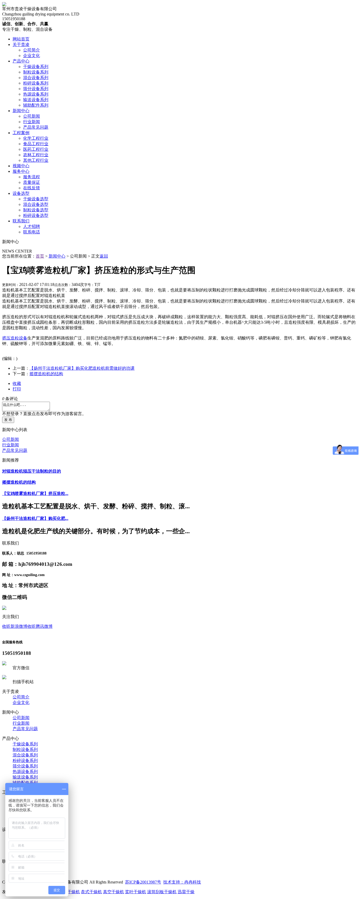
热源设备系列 (35, 94)
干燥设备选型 (35, 199)
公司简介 (31, 50)
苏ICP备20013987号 (143, 882)
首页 (40, 256)
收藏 (17, 383)
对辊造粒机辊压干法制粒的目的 (31, 471)
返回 (104, 256)
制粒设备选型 (35, 210)
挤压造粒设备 (14, 338)
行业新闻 (31, 121)
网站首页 (21, 39)
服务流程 (31, 177)
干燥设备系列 (35, 66)
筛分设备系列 (35, 88)
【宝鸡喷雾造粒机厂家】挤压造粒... (35, 493)
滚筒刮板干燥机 (162, 892)
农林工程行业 (35, 155)
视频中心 (21, 166)
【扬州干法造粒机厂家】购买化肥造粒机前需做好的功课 (82, 368)
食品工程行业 (35, 144)
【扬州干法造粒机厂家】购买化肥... (35, 518)
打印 (17, 389)
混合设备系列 (35, 77)
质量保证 (31, 182)
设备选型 (21, 193)
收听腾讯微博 (40, 626)
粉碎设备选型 (35, 215)
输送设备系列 (35, 99)
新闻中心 (21, 110)
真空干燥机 (113, 892)
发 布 (8, 420)
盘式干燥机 (91, 892)
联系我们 (21, 221)
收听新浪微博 (14, 626)
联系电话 (31, 232)
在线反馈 (31, 188)
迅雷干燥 (186, 892)
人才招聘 (31, 226)
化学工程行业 (35, 138)
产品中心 (21, 61)
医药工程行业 (35, 149)
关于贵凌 (21, 44)
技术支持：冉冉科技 (182, 882)
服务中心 (21, 171)
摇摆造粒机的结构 (46, 374)
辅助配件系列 (35, 105)
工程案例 (21, 132)
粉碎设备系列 (35, 83)
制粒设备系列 (35, 72)
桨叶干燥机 (135, 892)
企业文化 (31, 55)
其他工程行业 (35, 160)
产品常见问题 (35, 127)
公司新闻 (31, 116)
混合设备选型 (35, 204)
